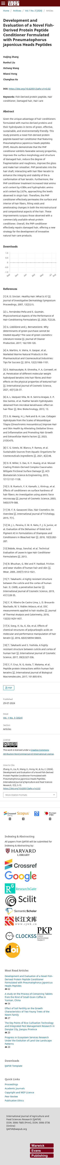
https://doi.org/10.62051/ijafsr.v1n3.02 (30, 88)
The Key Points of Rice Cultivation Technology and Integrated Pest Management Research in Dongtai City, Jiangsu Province (30, 1026)
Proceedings (11, 1084)
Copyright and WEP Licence (19, 1092)
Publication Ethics (14, 1100)
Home (6, 10)
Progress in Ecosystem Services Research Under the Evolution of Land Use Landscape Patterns (28, 1040)
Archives (17, 10)
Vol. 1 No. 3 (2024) (33, 10)
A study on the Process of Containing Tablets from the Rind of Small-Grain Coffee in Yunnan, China (29, 997)
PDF (10, 687)
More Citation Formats (16, 794)
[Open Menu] (3, 3)
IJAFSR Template (13, 1065)
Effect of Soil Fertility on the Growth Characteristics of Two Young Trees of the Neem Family (27, 1011)
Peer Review (11, 1096)
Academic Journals (15, 1088)
